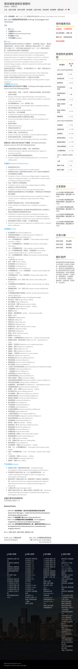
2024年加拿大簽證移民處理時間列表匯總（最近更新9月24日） (65, 223)
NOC (17, 16)
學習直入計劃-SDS (31, 597)
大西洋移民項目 (66, 640)
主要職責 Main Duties (14, 31)
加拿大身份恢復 (48, 605)
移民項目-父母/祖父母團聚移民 (67, 576)
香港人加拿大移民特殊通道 (67, 580)
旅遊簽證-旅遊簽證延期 (13, 564)
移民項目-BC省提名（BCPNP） (66, 564)
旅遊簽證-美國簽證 (13, 567)
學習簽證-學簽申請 (13, 579)
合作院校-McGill (30, 575)
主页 (5, 16)
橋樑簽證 (60, 116)
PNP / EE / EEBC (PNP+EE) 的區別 (66, 568)
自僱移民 (60, 133)
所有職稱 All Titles (13, 35)
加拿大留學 (21, 9)
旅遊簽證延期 (67, 37)
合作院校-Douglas (30, 585)
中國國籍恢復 (47, 608)
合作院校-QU (29, 573)
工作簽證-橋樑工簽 (49, 561)
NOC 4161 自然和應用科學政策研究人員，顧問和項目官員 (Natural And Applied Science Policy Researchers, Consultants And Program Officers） (29, 526)
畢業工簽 (69, 33)
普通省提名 (60, 129)
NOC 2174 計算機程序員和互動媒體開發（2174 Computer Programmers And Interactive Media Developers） (26, 520)
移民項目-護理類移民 (67, 592)
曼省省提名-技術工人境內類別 (67, 609)
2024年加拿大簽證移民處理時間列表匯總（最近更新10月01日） (65, 216)
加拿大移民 (37, 9)
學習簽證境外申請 (61, 88)
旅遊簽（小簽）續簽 (49, 578)
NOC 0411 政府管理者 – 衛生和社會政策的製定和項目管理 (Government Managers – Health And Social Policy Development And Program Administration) (29, 512)
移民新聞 (46, 9)
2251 (20, 470)
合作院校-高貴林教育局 (31, 592)
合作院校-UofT (29, 569)
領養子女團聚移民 (67, 650)
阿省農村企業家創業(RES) (67, 623)
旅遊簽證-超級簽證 (13, 569)
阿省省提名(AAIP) (66, 620)
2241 (9, 483)
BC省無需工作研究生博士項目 (67, 598)
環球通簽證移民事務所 (17, 4)
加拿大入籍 (46, 581)
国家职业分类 (29, 532)
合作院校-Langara (30, 587)
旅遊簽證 (60, 74)
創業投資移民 (61, 142)
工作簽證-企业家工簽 (13, 592)
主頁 (5, 9)
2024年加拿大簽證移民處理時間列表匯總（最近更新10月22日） (65, 194)
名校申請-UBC (29, 561)
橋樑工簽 (59, 37)
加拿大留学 (12, 532)
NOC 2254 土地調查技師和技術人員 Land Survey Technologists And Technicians (40, 539)
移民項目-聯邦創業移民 (67, 588)
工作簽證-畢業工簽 (13, 587)
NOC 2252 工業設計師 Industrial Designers (12, 538)
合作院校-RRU (29, 579)
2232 (32, 492)
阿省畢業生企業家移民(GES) (67, 627)
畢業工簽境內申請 (61, 111)
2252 (29, 488)
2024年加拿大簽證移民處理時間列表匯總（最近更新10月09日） (65, 209)
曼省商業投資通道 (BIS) (67, 613)
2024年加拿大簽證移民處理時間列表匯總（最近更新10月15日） (65, 201)
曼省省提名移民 (66, 605)
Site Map (23, 665)
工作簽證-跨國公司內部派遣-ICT (49, 568)
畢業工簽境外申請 (61, 105)
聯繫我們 (60, 9)
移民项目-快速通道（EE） (67, 560)
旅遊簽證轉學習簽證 (12, 572)
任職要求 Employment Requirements (19, 33)
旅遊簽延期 (60, 78)
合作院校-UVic (29, 567)
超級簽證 (60, 82)
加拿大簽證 (12, 9)
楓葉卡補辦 (60, 169)
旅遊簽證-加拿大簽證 (13, 560)
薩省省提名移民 (66, 601)
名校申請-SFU (29, 563)
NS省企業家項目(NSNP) (66, 635)
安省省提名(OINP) (66, 616)
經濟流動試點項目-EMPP (13, 596)
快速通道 (59, 29)
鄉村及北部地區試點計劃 (67, 643)
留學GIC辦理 (29, 603)
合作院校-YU (29, 577)
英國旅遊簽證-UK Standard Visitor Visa (48, 601)
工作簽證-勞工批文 (13, 583)
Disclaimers (7, 665)
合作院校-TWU (29, 565)
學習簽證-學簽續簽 (13, 581)
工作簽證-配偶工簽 (13, 585)
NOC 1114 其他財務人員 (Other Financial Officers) (24, 517)
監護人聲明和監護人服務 (31, 600)
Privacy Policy (16, 665)
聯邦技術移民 (61, 138)
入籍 (58, 161)
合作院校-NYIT (29, 589)
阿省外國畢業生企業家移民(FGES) (67, 631)
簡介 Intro (11, 29)
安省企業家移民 (66, 618)
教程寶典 (53, 9)
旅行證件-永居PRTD (11, 576)
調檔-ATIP (46, 589)
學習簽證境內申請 (61, 94)
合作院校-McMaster (28, 582)
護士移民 (64, 648)
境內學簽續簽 (60, 33)
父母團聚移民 (67, 29)
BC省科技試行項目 (67, 595)
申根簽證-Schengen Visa (47, 596)
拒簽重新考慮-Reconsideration (48, 592)
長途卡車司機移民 (67, 646)
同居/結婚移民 (61, 146)
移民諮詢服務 (60, 41)
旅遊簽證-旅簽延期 (49, 571)
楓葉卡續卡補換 (48, 583)
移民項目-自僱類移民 (67, 584)
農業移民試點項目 (67, 638)
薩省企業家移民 (66, 603)
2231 (32, 474)
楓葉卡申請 (60, 165)
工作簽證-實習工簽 (13, 589)
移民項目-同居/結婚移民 (67, 572)
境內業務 (29, 9)
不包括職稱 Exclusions (15, 38)
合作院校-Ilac (29, 595)
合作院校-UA (29, 571)
